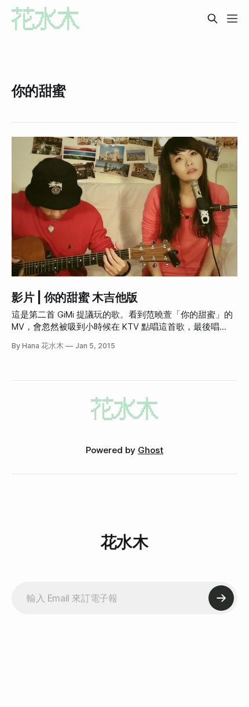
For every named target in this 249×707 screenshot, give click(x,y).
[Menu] (232, 18)
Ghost (150, 449)
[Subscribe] (221, 598)
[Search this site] (212, 18)
